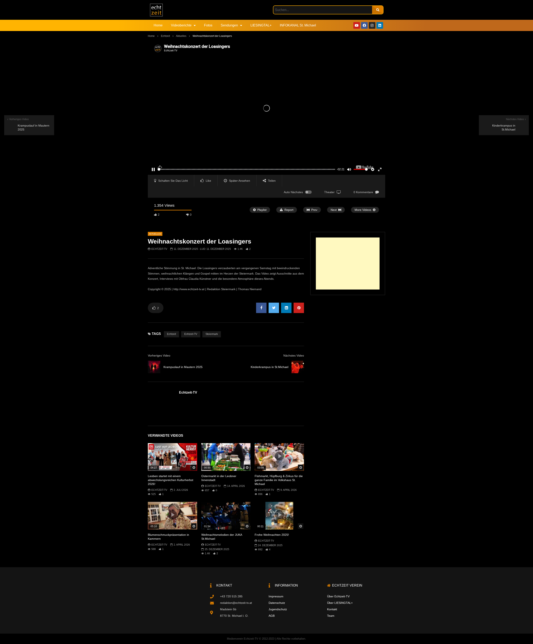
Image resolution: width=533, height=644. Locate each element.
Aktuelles (181, 36)
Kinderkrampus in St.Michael (269, 367)
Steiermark (211, 334)
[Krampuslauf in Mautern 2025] (154, 367)
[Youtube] (356, 25)
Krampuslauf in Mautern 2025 (183, 367)
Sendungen (229, 25)
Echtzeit (165, 36)
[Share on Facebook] (261, 308)
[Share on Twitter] (274, 308)
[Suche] (377, 10)
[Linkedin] (379, 25)
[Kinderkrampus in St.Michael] (297, 367)
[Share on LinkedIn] (286, 308)
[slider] (246, 169)
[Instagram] (372, 25)
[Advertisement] (348, 263)
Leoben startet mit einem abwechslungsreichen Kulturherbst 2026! (170, 480)
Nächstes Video (293, 355)
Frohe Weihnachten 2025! (272, 534)
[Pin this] (299, 308)
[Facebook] (364, 25)
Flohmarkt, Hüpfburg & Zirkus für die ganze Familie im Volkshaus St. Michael (279, 480)
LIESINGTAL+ (260, 25)
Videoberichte (181, 25)
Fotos (208, 25)
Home (158, 25)
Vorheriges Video (159, 355)
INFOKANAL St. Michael (298, 25)
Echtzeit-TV (159, 248)
